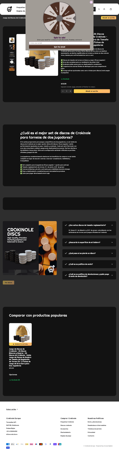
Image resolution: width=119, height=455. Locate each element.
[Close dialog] (91, 2)
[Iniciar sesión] (104, 9)
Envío (73, 87)
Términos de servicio (95, 429)
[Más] (70, 91)
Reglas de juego (66, 436)
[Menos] (63, 91)
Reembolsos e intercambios (97, 425)
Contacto (91, 436)
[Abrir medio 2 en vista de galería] (12, 47)
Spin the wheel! (59, 47)
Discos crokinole (66, 425)
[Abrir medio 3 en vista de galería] (12, 54)
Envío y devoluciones (95, 422)
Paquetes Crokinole (67, 422)
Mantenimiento (66, 432)
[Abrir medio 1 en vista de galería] (12, 40)
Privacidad (91, 432)
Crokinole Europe (90, 446)
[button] (99, 9)
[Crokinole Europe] (9, 9)
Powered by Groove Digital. (104, 446)
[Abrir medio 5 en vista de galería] (12, 68)
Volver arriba (11, 409)
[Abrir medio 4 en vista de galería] (12, 61)
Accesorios (64, 429)
